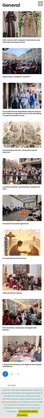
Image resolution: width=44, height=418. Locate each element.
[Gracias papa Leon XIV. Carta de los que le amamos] (22, 134)
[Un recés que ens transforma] (22, 243)
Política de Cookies (9, 402)
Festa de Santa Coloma (12, 293)
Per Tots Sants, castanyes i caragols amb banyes (19, 329)
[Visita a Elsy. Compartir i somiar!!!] (22, 61)
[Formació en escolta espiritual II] (22, 208)
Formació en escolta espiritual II (15, 223)
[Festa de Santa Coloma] (22, 277)
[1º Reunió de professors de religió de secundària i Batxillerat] (22, 349)
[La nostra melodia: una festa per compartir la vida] (22, 171)
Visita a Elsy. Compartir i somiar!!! (16, 77)
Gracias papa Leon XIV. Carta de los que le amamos (19, 151)
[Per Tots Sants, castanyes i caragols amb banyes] (22, 312)
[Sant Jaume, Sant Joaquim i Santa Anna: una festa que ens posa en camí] (22, 24)
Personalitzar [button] (22, 415)
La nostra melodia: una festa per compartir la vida (21, 188)
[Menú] (40, 3)
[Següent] (18, 374)
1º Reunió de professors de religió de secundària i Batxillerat (22, 365)
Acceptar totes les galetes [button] (28, 411)
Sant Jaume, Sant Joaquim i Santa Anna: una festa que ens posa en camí (21, 41)
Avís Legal (12, 385)
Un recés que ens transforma (14, 258)
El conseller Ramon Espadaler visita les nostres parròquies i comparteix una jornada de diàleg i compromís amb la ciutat (21, 113)
